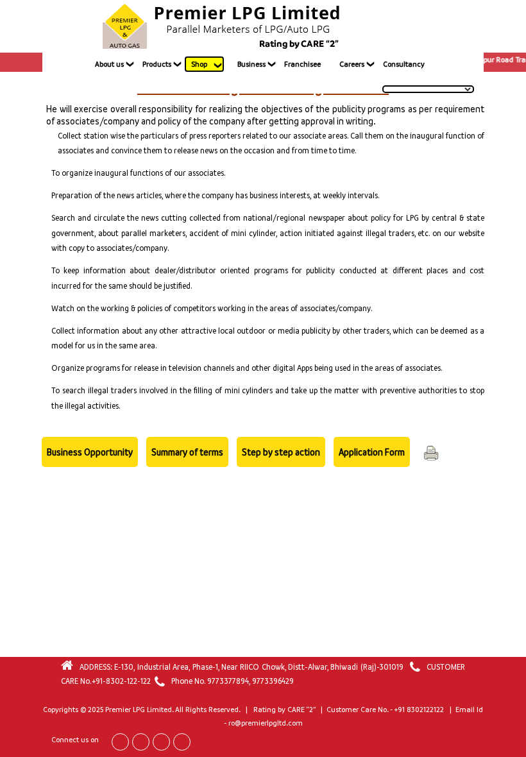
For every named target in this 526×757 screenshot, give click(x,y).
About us (109, 64)
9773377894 (228, 681)
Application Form (372, 452)
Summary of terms (187, 452)
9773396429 (273, 681)
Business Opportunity (90, 452)
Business (251, 64)
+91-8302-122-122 (121, 681)
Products (156, 64)
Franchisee (302, 64)
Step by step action (281, 452)
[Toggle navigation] (411, 26)
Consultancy (404, 64)
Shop (199, 64)
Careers (351, 64)
